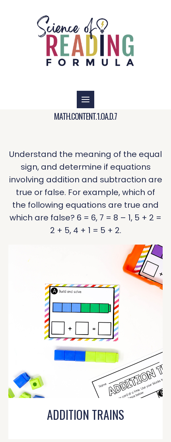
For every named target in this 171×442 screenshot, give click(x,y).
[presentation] (85, 321)
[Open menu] (85, 99)
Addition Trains (85, 414)
